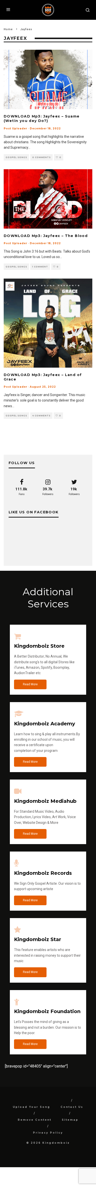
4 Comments (41, 415)
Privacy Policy (48, 1132)
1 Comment (40, 266)
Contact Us (72, 1107)
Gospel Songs (16, 157)
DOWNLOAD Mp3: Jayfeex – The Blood (46, 236)
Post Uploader (15, 128)
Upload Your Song (31, 1107)
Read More (30, 684)
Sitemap (70, 1119)
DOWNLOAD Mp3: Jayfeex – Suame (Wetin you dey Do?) (42, 118)
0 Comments (41, 157)
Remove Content (34, 1119)
